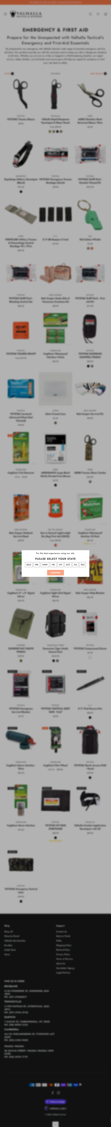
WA (36, 564)
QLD (29, 564)
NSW (45, 564)
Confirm (55, 572)
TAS (82, 564)
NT (60, 564)
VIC (53, 564)
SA (75, 564)
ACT (68, 564)
